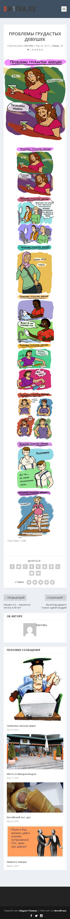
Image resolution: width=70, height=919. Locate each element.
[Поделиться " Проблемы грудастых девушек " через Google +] (25, 566)
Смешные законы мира (21, 725)
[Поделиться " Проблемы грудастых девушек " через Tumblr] (31, 566)
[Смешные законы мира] (35, 689)
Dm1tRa (28, 45)
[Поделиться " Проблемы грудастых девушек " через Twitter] (18, 566)
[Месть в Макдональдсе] (35, 751)
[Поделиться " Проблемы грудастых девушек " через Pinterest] (38, 566)
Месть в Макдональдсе (21, 774)
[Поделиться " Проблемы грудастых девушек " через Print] (38, 573)
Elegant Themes (28, 910)
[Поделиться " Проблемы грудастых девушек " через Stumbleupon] (58, 566)
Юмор (55, 45)
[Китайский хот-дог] (35, 797)
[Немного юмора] (35, 841)
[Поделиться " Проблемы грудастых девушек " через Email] (31, 573)
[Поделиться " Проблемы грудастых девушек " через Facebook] (12, 566)
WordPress (60, 910)
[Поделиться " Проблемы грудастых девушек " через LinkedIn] (45, 566)
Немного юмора (17, 861)
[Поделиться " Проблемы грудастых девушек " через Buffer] (51, 566)
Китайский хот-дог (19, 817)
